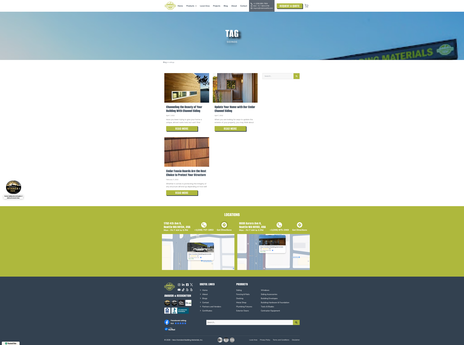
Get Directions (224, 229)
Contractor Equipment (270, 310)
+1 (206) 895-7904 (260, 3)
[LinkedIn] (183, 284)
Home (180, 6)
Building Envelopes (269, 298)
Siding (239, 290)
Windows (265, 290)
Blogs (204, 298)
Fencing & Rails (243, 294)
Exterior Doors (242, 310)
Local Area (205, 6)
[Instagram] (179, 284)
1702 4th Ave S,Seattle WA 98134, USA (177, 225)
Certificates (207, 310)
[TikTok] (183, 289)
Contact (243, 6)
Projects (216, 6)
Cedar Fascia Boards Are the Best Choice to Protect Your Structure (186, 173)
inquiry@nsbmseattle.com (263, 8)
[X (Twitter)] (191, 284)
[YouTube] (179, 289)
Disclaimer (296, 340)
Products (190, 6)
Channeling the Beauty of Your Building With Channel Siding (184, 109)
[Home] (170, 6)
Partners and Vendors (211, 306)
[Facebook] (187, 284)
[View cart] (306, 6)
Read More (181, 128)
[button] (175, 322)
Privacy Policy (265, 340)
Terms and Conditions (281, 340)
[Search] (297, 76)
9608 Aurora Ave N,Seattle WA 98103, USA (252, 225)
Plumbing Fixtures (244, 306)
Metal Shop (241, 302)
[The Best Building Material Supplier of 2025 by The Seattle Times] (12, 187)
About (234, 6)
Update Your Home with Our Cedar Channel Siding (235, 109)
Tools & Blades (267, 306)
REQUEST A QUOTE (290, 6)
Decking (239, 298)
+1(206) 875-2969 (279, 229)
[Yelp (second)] (191, 289)
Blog (226, 6)
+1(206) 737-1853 (204, 229)
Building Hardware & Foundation (275, 302)
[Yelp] (187, 289)
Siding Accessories (269, 294)
